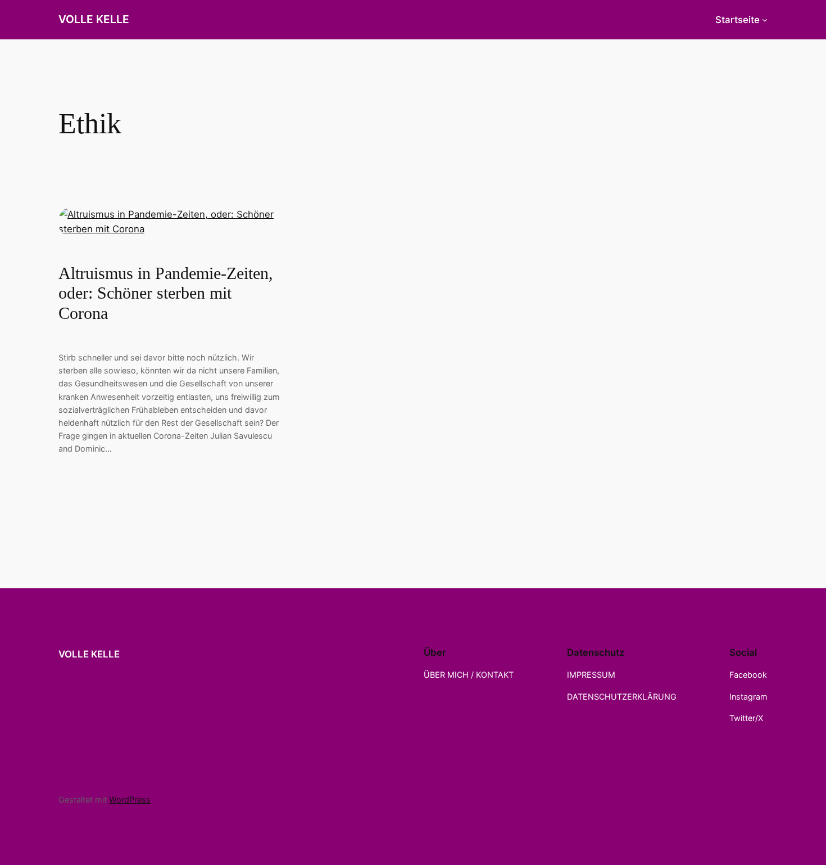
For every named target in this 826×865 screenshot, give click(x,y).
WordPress (130, 799)
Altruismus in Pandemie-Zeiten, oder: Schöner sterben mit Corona (165, 293)
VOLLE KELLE (93, 19)
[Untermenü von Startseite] (765, 19)
